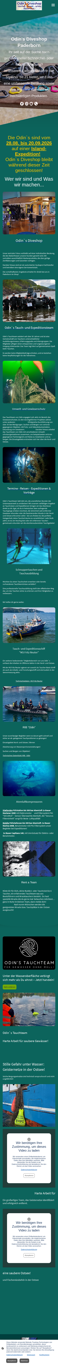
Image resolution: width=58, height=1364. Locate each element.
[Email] (31, 104)
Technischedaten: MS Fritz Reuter (29, 681)
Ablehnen (24, 1361)
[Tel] (36, 104)
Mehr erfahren (9, 987)
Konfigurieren (44, 1355)
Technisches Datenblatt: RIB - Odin (16, 755)
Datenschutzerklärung (29, 1170)
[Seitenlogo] (29, 5)
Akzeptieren (29, 1176)
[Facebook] (22, 104)
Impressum (31, 1355)
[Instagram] (26, 104)
